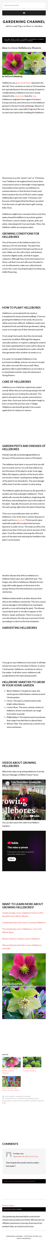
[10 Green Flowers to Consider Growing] (32, 1062)
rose (34, 96)
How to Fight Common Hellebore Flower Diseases (10, 1070)
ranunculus (19, 96)
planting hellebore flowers (25, 1101)
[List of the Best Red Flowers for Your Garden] (11, 1081)
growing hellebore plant (28, 1098)
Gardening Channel (24, 22)
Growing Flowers (23, 1096)
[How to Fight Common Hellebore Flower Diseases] (11, 1062)
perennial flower (24, 83)
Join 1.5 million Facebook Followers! (20, 1181)
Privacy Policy (8, 1205)
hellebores (7, 1101)
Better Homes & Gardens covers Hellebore (21, 938)
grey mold (20, 520)
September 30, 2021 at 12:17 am (25, 1156)
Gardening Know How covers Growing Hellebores (24, 922)
